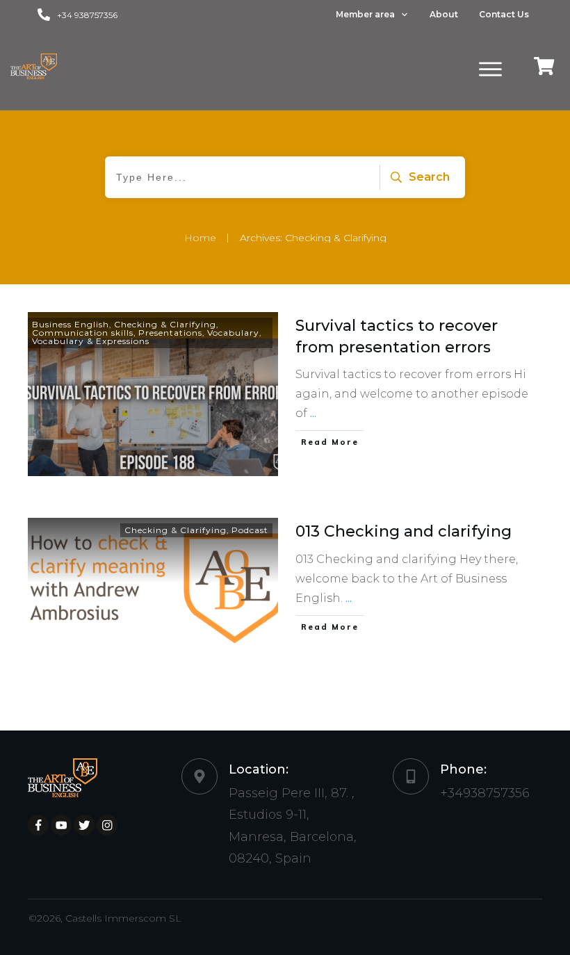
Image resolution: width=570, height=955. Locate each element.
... (313, 413)
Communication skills (82, 332)
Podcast (249, 530)
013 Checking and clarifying (403, 531)
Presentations (170, 332)
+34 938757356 (87, 15)
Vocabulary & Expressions (90, 341)
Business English (70, 324)
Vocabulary (233, 332)
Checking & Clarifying (165, 324)
